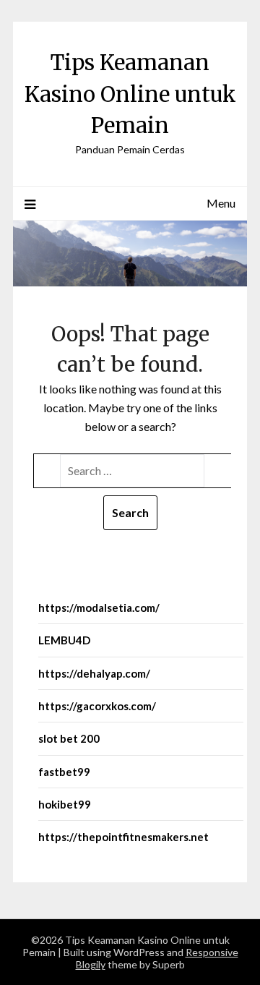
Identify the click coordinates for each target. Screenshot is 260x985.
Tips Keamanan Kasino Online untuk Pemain (130, 94)
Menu (221, 203)
